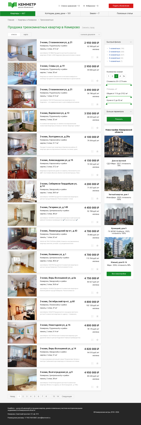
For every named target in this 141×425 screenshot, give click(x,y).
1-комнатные (116, 48)
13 (54, 396)
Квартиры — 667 (17, 13)
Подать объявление (121, 6)
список (14, 34)
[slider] (107, 85)
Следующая (67, 396)
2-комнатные (116, 52)
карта (26, 34)
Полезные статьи (125, 13)
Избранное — (92, 6)
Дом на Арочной (119, 161)
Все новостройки (119, 274)
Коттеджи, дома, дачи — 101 (58, 13)
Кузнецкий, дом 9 (118, 228)
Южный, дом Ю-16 (119, 262)
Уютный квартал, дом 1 (119, 194)
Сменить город (88, 27)
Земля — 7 (94, 13)
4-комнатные (116, 58)
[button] (90, 35)
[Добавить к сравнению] (92, 57)
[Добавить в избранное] (97, 57)
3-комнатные (116, 55)
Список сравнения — (70, 6)
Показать (119, 119)
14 (58, 396)
